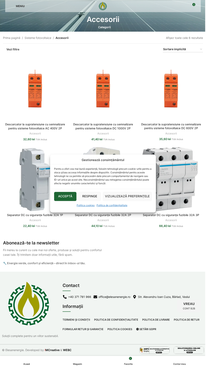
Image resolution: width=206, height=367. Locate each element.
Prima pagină (11, 38)
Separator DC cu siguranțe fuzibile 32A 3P (171, 215)
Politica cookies (86, 205)
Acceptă (65, 196)
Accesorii (35, 133)
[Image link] (154, 349)
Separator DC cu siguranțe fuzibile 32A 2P (103, 215)
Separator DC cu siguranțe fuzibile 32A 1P (35, 215)
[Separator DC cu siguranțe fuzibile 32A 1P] (35, 179)
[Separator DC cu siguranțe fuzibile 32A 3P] (171, 179)
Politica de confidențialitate (112, 205)
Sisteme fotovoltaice (38, 38)
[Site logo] (103, 5)
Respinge (89, 196)
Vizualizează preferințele (127, 196)
